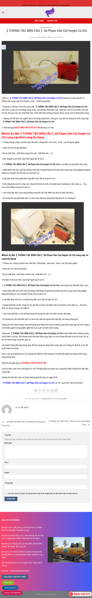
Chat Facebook (10, 588)
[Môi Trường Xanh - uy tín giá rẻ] (50, 12)
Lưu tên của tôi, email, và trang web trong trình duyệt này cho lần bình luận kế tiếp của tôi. (43, 493)
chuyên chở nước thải (12, 280)
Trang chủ (52, 21)
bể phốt (23, 148)
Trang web (8, 483)
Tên (6, 462)
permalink (63, 399)
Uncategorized (46, 27)
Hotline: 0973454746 (12, 593)
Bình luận (8, 443)
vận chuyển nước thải (12, 159)
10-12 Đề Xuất (58, 37)
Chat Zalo (8, 583)
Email (7, 473)
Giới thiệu (39, 21)
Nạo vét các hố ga (11, 148)
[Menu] (3, 12)
